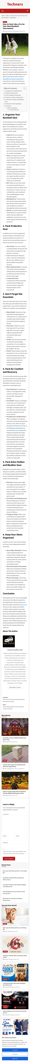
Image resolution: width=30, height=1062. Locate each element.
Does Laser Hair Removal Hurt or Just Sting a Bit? (15, 871)
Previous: (14, 699)
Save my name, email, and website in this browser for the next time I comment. (14, 852)
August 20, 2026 (12, 931)
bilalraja (5, 931)
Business (5, 979)
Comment (6, 814)
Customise (15, 1054)
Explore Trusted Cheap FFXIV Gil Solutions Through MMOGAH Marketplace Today (14, 792)
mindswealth (6, 987)
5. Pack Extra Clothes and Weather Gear (14, 100)
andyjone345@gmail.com (9, 768)
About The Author (12, 108)
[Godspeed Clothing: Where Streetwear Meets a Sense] (15, 945)
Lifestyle (5, 951)
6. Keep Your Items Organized (13, 103)
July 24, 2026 (12, 742)
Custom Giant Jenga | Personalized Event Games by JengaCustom (14, 765)
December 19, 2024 (18, 31)
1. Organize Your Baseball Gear (13, 91)
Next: (13, 707)
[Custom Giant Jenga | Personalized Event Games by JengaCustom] (15, 754)
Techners (15, 4)
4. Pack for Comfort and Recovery (14, 97)
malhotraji (6, 742)
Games (5, 22)
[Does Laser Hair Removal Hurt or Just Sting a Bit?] (15, 917)
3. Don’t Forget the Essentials (13, 95)
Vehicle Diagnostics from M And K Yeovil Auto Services (14, 892)
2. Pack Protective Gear (11, 93)
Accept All (15, 1050)
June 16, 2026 (19, 768)
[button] (3, 11)
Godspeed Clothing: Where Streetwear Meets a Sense (13, 878)
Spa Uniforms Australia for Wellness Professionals (12, 899)
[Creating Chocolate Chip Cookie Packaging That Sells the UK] (15, 972)
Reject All (15, 1058)
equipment (23, 604)
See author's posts (15, 687)
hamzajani (6, 959)
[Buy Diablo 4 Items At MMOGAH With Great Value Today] (15, 727)
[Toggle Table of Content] (24, 88)
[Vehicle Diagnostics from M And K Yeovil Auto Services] (15, 1000)
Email (18, 836)
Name (5, 836)
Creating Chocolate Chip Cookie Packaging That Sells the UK (14, 885)
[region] (15, 1048)
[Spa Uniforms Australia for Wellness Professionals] (15, 1028)
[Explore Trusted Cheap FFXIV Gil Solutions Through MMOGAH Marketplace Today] (15, 781)
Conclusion (8, 106)
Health (5, 923)
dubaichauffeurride (8, 31)
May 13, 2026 (12, 795)
